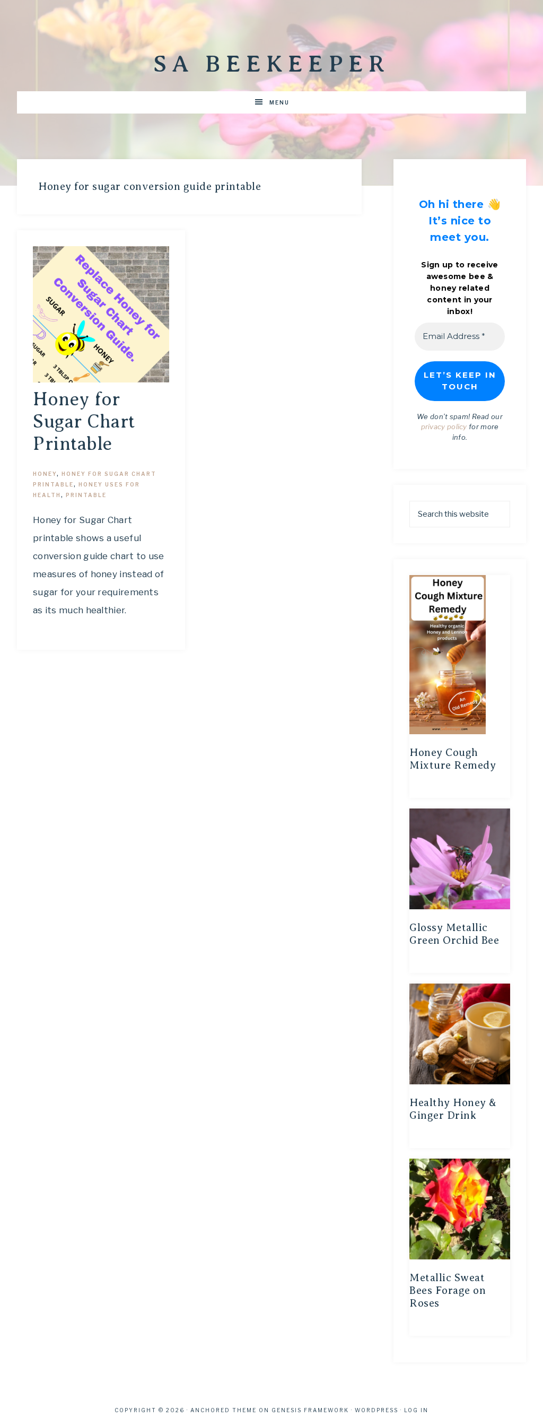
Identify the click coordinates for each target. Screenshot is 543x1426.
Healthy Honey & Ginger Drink (453, 1109)
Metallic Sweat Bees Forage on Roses (447, 1290)
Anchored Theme (223, 1410)
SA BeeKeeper (271, 63)
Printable (86, 495)
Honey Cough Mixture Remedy (452, 758)
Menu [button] (279, 102)
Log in (416, 1410)
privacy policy (444, 426)
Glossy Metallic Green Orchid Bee (454, 933)
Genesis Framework (310, 1410)
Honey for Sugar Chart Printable (84, 421)
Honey (45, 474)
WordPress (376, 1410)
